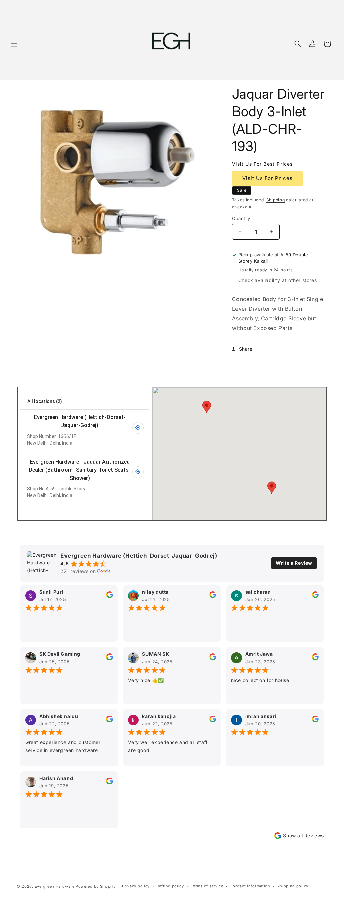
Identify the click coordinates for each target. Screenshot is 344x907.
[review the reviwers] (109, 596)
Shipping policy (292, 885)
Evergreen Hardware (55, 886)
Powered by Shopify (96, 886)
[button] (14, 43)
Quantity (241, 218)
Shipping (275, 199)
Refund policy (170, 885)
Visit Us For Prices (267, 178)
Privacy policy (136, 885)
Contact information (250, 885)
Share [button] (246, 349)
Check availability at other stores (277, 280)
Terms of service (207, 885)
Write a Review (294, 563)
